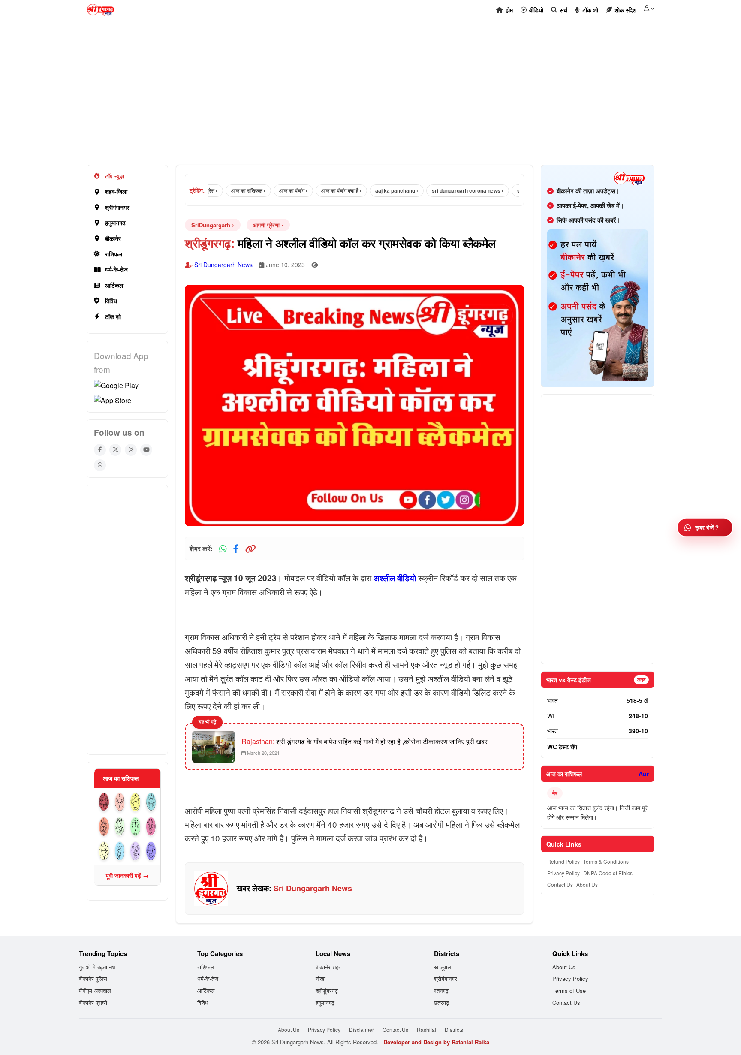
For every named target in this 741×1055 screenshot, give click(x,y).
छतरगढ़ (441, 1002)
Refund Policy (563, 861)
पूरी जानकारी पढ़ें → (127, 875)
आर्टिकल (114, 285)
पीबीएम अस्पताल (95, 990)
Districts (454, 1029)
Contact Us (560, 884)
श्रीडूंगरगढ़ (327, 990)
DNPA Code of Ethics (608, 873)
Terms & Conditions (606, 861)
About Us (587, 884)
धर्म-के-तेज (116, 269)
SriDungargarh (210, 225)
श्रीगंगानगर (117, 207)
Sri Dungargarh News (223, 264)
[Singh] (104, 826)
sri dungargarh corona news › (451, 190)
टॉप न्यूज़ (114, 176)
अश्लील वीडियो (395, 578)
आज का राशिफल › (232, 190)
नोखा (320, 978)
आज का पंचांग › (277, 190)
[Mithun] (135, 802)
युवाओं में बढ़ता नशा (98, 967)
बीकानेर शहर (328, 967)
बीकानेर (113, 238)
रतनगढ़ (441, 990)
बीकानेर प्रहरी (93, 1002)
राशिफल (113, 254)
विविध (111, 300)
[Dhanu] (104, 851)
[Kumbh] (135, 851)
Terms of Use (569, 990)
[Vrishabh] (119, 802)
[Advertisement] (344, 97)
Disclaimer (361, 1029)
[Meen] (151, 851)
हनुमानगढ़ (115, 222)
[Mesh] (104, 802)
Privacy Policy (563, 873)
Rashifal (426, 1029)
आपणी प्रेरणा (266, 225)
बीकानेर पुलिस (93, 978)
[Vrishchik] (151, 826)
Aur (644, 773)
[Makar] (119, 851)
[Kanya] (119, 826)
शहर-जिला (116, 191)
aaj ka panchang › (380, 190)
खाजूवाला (443, 967)
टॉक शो (113, 316)
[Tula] (135, 826)
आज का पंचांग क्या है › (325, 190)
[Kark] (151, 802)
